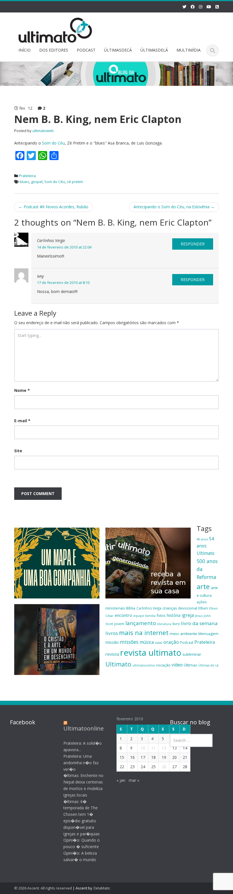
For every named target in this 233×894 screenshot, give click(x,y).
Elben (203, 608)
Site (18, 450)
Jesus (199, 615)
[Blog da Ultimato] (55, 29)
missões (129, 641)
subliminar (191, 654)
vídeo (177, 665)
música (147, 642)
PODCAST (86, 50)
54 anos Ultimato (206, 546)
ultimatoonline (143, 665)
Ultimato (118, 664)
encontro (123, 615)
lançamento (140, 623)
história (173, 615)
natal (158, 642)
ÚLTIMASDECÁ (118, 50)
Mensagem (208, 633)
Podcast (186, 642)
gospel (37, 181)
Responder (193, 244)
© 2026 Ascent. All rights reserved (43, 888)
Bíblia (130, 608)
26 (164, 766)
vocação (163, 665)
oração (171, 642)
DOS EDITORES (53, 50)
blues (24, 181)
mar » (134, 780)
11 (153, 748)
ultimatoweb (43, 130)
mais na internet (143, 632)
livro (176, 623)
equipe (138, 616)
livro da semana (199, 623)
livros (111, 633)
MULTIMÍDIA (188, 50)
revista (112, 654)
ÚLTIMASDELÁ (154, 50)
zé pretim (75, 181)
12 (164, 748)
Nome (22, 390)
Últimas (190, 665)
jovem (119, 623)
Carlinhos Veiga (148, 608)
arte (203, 586)
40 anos (202, 539)
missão (112, 642)
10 (143, 748)
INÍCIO (24, 50)
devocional (187, 608)
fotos (161, 615)
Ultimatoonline (83, 728)
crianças (170, 608)
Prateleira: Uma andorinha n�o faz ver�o (81, 762)
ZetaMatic (101, 888)
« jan (120, 780)
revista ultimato (150, 652)
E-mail (22, 420)
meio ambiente (183, 633)
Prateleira (27, 175)
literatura (164, 624)
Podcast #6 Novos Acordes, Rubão (53, 206)
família (150, 616)
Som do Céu (53, 143)
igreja (188, 615)
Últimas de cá (208, 665)
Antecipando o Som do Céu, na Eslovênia (174, 206)
